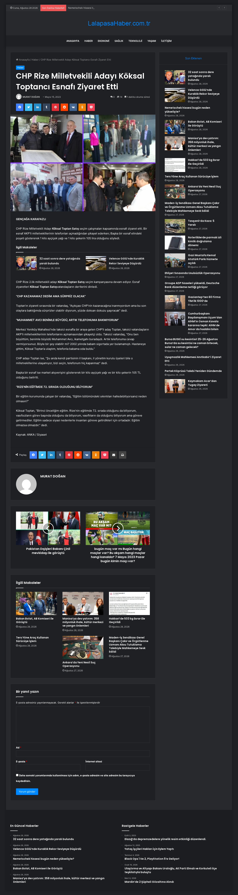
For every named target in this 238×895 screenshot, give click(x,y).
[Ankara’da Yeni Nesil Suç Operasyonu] (82, 647)
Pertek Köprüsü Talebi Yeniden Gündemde (193, 371)
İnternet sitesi (94, 761)
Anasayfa (72, 40)
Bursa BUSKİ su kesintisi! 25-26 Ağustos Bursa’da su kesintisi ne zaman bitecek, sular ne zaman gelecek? (191, 343)
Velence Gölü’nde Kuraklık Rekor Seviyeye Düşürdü (204, 94)
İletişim (166, 40)
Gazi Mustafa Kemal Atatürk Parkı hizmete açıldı (203, 259)
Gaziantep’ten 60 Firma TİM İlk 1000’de (204, 299)
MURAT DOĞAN (31, 96)
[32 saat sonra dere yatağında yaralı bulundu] (26, 263)
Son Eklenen (193, 58)
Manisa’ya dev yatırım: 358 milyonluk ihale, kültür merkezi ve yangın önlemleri (82, 622)
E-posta (21, 761)
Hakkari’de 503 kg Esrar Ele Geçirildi (127, 620)
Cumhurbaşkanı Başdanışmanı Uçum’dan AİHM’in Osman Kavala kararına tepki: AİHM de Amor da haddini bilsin (205, 321)
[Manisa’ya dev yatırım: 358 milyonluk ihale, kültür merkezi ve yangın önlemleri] (82, 603)
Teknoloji (135, 40)
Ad (18, 747)
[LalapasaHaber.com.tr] (119, 23)
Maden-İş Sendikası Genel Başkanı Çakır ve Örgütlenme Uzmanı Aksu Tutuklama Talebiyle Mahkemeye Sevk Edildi (128, 645)
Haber (88, 40)
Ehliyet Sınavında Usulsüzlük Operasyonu (192, 273)
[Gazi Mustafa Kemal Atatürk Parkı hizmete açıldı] (175, 260)
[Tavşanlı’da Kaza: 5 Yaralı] (175, 226)
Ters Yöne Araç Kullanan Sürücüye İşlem (32, 639)
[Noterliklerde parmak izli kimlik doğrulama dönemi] (175, 242)
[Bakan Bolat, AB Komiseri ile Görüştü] (36, 603)
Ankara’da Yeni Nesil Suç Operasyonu (79, 664)
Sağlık (119, 40)
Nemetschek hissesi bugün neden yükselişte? (95, 7)
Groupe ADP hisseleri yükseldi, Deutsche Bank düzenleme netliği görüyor (192, 285)
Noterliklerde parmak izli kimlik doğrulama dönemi (204, 241)
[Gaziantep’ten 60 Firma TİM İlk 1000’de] (175, 302)
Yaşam (151, 40)
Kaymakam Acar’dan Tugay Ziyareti (202, 383)
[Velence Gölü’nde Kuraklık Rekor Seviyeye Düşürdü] (96, 263)
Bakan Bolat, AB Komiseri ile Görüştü (35, 620)
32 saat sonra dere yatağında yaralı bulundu (201, 76)
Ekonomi (103, 40)
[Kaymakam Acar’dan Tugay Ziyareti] (175, 386)
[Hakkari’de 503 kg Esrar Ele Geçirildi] (129, 603)
